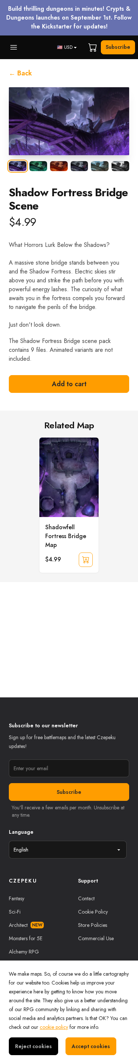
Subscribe (118, 47)
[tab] (17, 166)
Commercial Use (96, 938)
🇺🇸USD (64, 47)
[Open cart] (93, 47)
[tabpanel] (69, 121)
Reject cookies (33, 1046)
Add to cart (69, 384)
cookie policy (54, 1027)
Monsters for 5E (25, 938)
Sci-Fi (15, 911)
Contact (86, 898)
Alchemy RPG (24, 951)
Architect (25, 925)
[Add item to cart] (86, 560)
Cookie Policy (93, 911)
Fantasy (16, 898)
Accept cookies (91, 1046)
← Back (20, 73)
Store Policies (92, 925)
